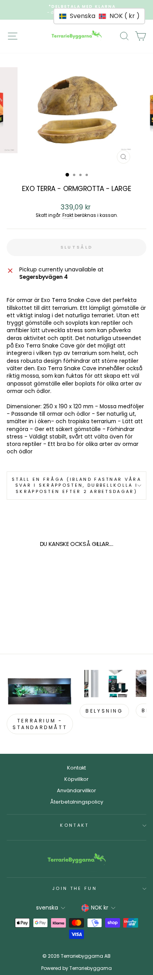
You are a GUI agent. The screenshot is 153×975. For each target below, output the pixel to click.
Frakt (67, 215)
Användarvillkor (76, 790)
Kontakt (76, 767)
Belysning (104, 711)
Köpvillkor (76, 779)
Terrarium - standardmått (40, 724)
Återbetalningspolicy (76, 802)
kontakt (74, 825)
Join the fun (74, 888)
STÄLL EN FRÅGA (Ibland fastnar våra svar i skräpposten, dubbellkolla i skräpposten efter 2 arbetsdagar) (76, 485)
